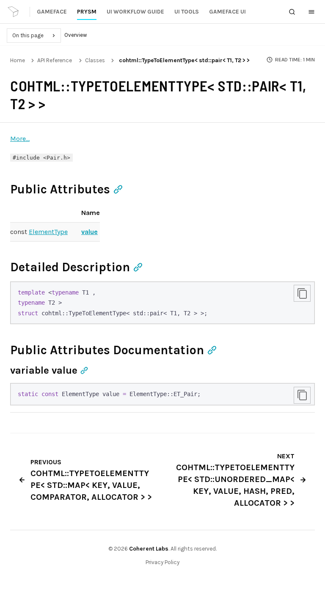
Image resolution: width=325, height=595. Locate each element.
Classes (95, 60)
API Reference (54, 60)
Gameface (52, 11)
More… (20, 139)
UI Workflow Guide (135, 11)
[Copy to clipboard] (302, 293)
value (89, 232)
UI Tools (186, 11)
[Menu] (311, 12)
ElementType (48, 232)
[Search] (292, 11)
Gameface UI (227, 11)
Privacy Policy (162, 562)
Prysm (86, 11)
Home (17, 60)
